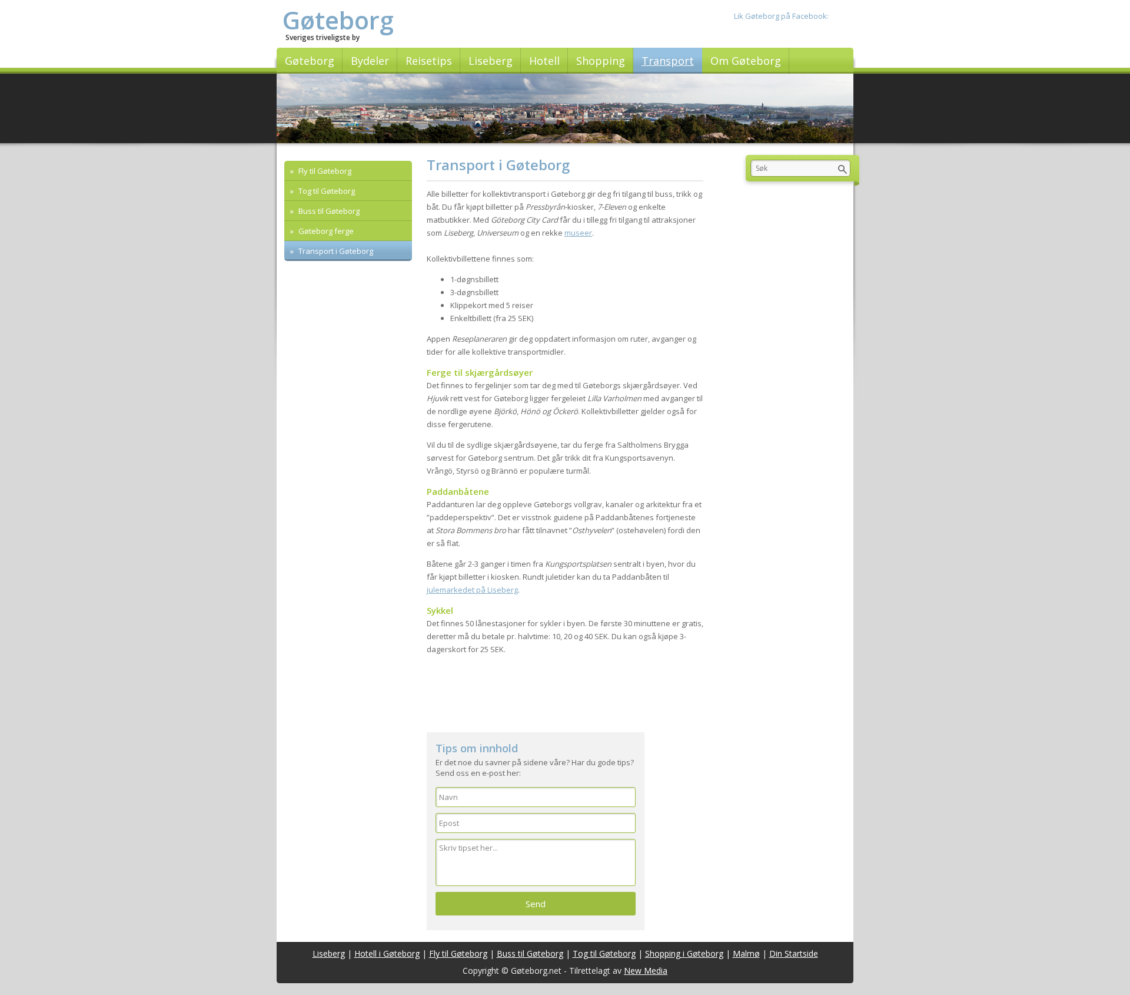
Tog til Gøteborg (326, 191)
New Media (645, 970)
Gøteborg (338, 20)
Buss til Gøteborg (328, 211)
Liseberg (329, 953)
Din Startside (793, 953)
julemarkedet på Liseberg (472, 589)
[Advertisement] (565, 697)
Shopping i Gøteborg (684, 953)
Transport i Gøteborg (335, 251)
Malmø (746, 953)
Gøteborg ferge (325, 231)
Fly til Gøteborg (324, 171)
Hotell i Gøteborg (387, 953)
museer (578, 232)
